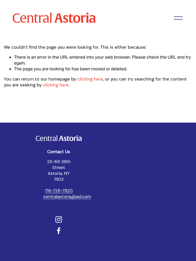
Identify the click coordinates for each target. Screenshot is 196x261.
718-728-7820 (59, 190)
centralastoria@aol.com (67, 196)
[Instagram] (58, 219)
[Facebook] (58, 230)
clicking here (90, 79)
